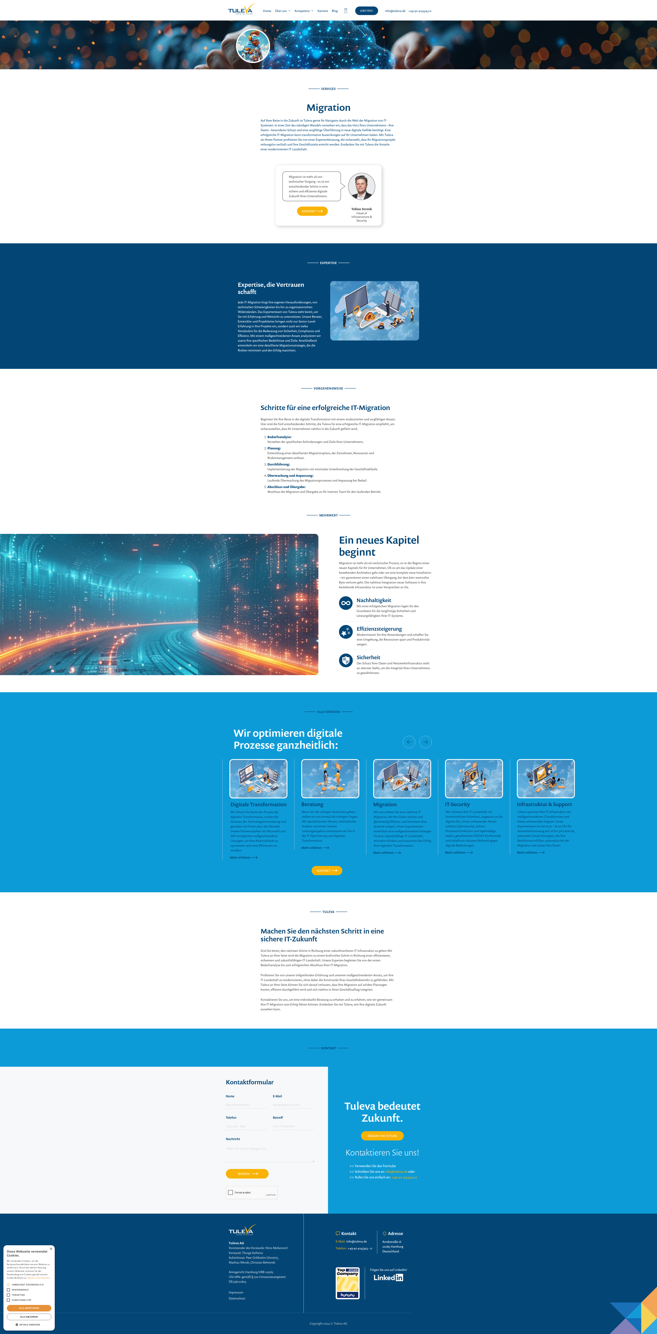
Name (230, 1096)
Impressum (236, 1292)
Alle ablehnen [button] (29, 1316)
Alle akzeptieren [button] (29, 1308)
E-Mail (277, 1096)
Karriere (323, 11)
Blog (335, 11)
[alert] (29, 1288)
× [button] (51, 1249)
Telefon (231, 1117)
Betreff (278, 1117)
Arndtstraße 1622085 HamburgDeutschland (392, 1246)
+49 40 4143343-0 (404, 1177)
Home (267, 11)
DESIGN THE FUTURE (382, 1136)
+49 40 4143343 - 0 (359, 1248)
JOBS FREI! (366, 10)
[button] (283, 10)
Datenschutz (237, 1298)
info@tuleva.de (396, 1171)
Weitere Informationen (39, 1277)
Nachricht (233, 1139)
